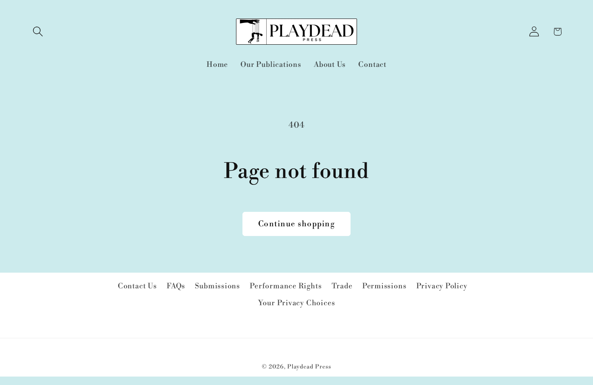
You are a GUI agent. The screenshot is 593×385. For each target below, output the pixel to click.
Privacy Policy (442, 286)
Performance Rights (286, 286)
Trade (342, 286)
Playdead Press (309, 367)
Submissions (217, 286)
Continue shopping (296, 224)
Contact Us (137, 286)
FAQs (176, 286)
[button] (37, 31)
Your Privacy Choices (296, 303)
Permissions (384, 286)
